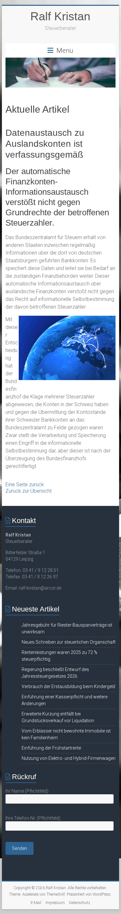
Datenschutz (79, 902)
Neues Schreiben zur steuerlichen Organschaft (69, 642)
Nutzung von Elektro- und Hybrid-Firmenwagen (69, 758)
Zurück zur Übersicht (28, 491)
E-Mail (36, 902)
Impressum (55, 902)
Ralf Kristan (60, 16)
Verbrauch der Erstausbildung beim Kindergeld (68, 686)
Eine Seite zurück (24, 484)
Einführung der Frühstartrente (51, 748)
